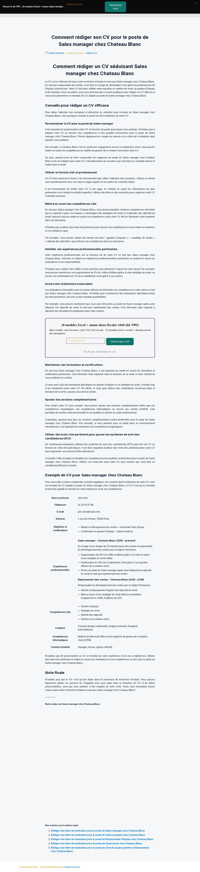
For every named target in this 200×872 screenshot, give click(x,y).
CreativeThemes (71, 867)
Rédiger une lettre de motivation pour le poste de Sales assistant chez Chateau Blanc (98, 835)
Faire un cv (91, 53)
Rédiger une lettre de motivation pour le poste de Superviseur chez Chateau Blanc (96, 843)
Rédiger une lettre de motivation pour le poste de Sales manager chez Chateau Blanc (98, 830)
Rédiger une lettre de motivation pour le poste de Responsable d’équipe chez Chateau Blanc (102, 839)
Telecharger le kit (120, 341)
